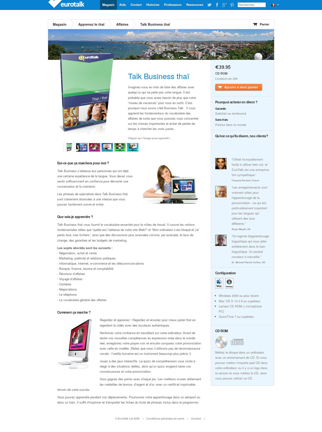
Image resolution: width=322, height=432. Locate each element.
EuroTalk (67, 4)
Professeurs (173, 4)
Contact (136, 4)
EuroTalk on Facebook (217, 5)
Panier (264, 24)
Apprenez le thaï (91, 24)
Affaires (122, 24)
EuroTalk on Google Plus (224, 5)
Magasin (108, 4)
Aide (122, 4)
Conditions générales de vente (165, 418)
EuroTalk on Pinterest (232, 5)
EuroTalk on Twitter (209, 5)
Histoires (152, 4)
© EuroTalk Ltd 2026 (127, 418)
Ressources (194, 4)
